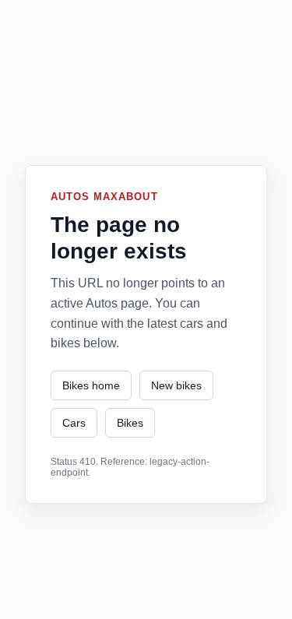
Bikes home (91, 385)
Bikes (130, 423)
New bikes (176, 385)
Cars (74, 423)
